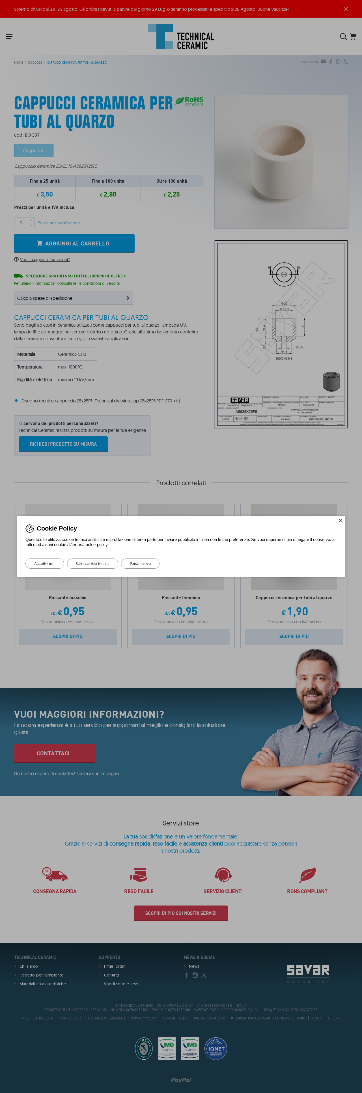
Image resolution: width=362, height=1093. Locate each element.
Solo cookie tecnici (92, 563)
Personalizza (140, 563)
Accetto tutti (44, 563)
